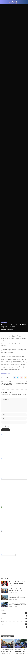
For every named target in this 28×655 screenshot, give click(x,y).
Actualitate (3, 613)
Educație (3, 618)
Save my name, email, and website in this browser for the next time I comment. (15, 425)
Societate (3, 627)
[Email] (25, 377)
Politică (4, 322)
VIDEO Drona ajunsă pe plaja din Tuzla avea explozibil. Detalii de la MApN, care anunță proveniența (17, 597)
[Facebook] (14, 377)
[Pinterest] (21, 377)
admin (4, 329)
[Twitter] (18, 377)
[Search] (25, 2)
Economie (3, 616)
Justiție (2, 621)
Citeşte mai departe (5, 373)
